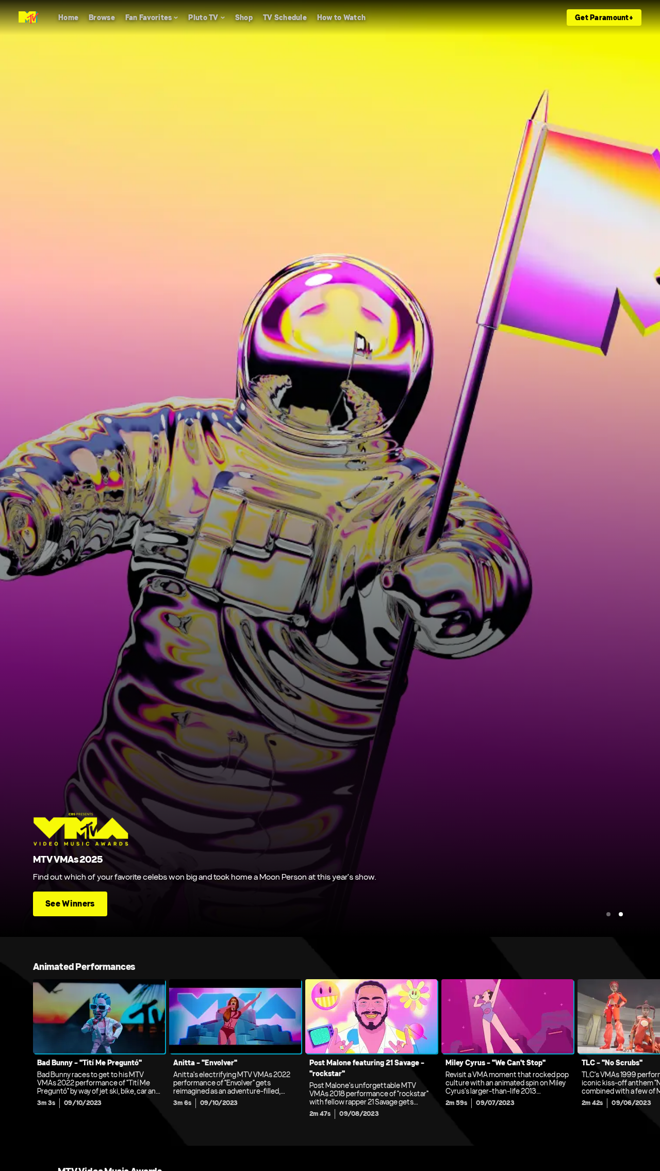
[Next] (644, 1051)
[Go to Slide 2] (621, 914)
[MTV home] (29, 17)
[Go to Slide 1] (608, 914)
